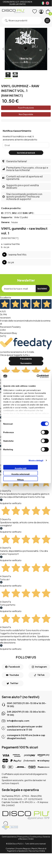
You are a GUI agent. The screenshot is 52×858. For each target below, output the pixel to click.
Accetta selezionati (20, 474)
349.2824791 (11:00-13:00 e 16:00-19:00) (26, 713)
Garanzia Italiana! (16, 161)
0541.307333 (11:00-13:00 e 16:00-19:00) (26, 705)
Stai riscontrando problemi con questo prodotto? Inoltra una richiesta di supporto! (24, 196)
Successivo (26, 363)
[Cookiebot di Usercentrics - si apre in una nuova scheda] (37, 376)
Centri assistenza (9, 837)
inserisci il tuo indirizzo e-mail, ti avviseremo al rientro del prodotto (20, 138)
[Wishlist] (34, 11)
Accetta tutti (20, 468)
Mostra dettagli (36, 460)
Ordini (31, 839)
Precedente (26, 359)
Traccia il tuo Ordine (37, 851)
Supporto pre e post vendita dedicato (22, 186)
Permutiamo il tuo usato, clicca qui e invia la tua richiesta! (27, 169)
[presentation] (3, 49)
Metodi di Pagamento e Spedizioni (26, 850)
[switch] (45, 432)
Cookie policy (36, 837)
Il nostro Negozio (23, 849)
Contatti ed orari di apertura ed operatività (24, 177)
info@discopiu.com (18, 720)
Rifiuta (20, 480)
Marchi (34, 849)
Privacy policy (23, 837)
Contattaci (10, 849)
